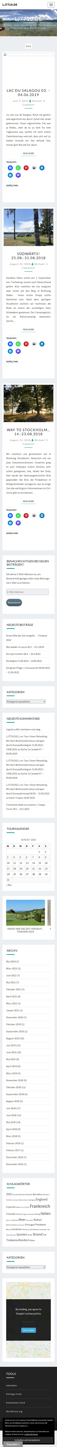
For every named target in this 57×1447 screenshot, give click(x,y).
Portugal (30, 1224)
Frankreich (40, 1206)
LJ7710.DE (9, 4)
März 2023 (11, 968)
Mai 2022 (11, 982)
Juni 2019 (11, 1052)
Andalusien (20, 1194)
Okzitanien (20, 1225)
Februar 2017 (13, 1150)
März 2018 (11, 1136)
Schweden (43, 1230)
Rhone (9, 1229)
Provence (40, 1224)
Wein (32, 1240)
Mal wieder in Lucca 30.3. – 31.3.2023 (25, 647)
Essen (17, 1207)
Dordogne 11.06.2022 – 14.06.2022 (24, 660)
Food (27, 1207)
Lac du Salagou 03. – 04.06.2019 (28, 92)
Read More (29, 153)
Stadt (30, 1235)
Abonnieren (14, 602)
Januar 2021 (12, 1010)
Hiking (37, 1214)
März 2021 (11, 1003)
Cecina (9, 1200)
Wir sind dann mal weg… (29, 729)
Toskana (12, 1240)
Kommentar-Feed (15, 1402)
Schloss (26, 1229)
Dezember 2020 (14, 1017)
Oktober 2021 (13, 989)
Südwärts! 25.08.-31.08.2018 (28, 256)
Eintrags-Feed (14, 1394)
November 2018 (14, 1080)
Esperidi (10, 1206)
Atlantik (29, 1194)
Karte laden (28, 1330)
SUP (45, 1234)
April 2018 (11, 1129)
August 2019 (12, 1038)
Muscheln (29, 1220)
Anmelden (11, 1385)
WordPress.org (14, 1411)
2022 (9, 1194)
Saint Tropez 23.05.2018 (22, 797)
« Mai (9, 884)
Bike (35, 1194)
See (48, 1230)
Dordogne (31, 1200)
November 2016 (14, 1164)
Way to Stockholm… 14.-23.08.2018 (28, 432)
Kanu (8, 1220)
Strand (37, 1234)
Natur (38, 1220)
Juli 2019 (11, 1045)
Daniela (37, 101)
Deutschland (23, 1200)
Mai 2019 (11, 1059)
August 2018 (12, 1101)
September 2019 (15, 1031)
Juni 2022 (11, 975)
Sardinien (17, 1229)
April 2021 (11, 996)
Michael (40, 264)
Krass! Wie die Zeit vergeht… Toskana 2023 (25, 930)
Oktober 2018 (13, 1087)
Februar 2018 (13, 1143)
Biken (40, 1194)
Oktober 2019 (13, 1024)
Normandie (11, 1225)
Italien (46, 1213)
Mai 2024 (11, 961)
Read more (28, 1321)
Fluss (22, 1207)
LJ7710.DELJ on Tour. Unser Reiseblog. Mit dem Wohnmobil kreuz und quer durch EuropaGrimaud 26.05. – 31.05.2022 (27, 789)
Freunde (10, 1213)
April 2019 (11, 1066)
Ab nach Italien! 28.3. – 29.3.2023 (23, 653)
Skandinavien (11, 1235)
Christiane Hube (15, 804)
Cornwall (15, 1200)
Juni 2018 (11, 1115)
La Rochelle (14, 1220)
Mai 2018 (11, 1122)
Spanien (21, 1234)
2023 (14, 1195)
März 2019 (11, 1073)
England (42, 1199)
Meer (22, 1219)
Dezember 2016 (14, 1157)
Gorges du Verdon (28, 1214)
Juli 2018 (11, 1108)
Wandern (24, 1240)
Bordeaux (46, 1195)
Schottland (34, 1229)
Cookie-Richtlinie (31, 1434)
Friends (19, 1214)
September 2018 (15, 1094)
